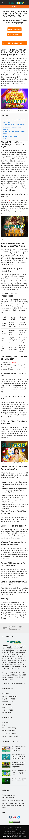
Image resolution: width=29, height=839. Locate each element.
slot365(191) (12, 626)
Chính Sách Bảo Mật (9, 730)
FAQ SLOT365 (7, 713)
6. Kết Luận (6, 138)
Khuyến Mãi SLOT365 (9, 696)
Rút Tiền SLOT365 (8, 702)
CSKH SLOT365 (7, 710)
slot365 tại (15, 363)
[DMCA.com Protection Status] (14, 822)
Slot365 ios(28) (20, 628)
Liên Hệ (4, 725)
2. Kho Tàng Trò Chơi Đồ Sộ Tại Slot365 (13, 124)
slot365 (8, 200)
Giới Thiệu (5, 722)
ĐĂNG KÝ (14, 6)
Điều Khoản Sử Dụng (9, 728)
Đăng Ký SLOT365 (8, 693)
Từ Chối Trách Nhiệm (9, 733)
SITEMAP (14, 829)
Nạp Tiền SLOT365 (8, 699)
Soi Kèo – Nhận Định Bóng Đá (11, 736)
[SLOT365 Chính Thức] (17, 2)
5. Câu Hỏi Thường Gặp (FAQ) (11, 136)
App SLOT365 (7, 704)
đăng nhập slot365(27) (15, 629)
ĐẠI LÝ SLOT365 (7, 707)
